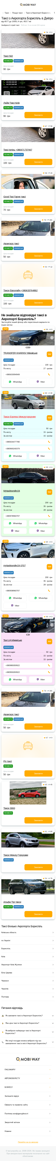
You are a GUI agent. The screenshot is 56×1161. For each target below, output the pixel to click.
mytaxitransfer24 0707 (14, 565)
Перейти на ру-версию (28, 1142)
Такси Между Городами (15, 855)
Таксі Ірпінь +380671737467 (17, 149)
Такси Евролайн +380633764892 (20, 290)
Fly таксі (7, 761)
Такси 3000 (9, 808)
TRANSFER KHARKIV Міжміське (20, 353)
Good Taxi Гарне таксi (14, 196)
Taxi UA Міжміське (12, 640)
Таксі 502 (8, 56)
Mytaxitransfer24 (11, 491)
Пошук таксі (17, 13)
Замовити (38, 68)
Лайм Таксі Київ (11, 103)
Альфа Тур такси (12, 902)
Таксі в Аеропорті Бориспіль (38, 13)
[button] (52, 337)
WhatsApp (17, 382)
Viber (42, 382)
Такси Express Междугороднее (19, 416)
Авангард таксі (11, 243)
